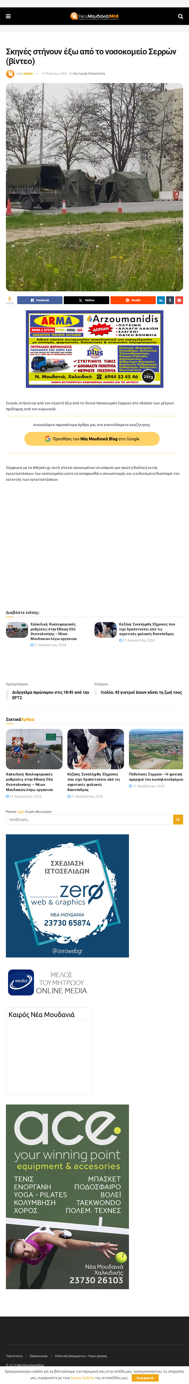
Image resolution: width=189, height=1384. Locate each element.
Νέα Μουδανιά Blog (30, 1365)
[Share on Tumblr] (170, 300)
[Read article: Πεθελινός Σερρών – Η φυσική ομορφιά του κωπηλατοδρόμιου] (157, 749)
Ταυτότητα (14, 1356)
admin (28, 73)
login (21, 812)
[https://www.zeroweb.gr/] (67, 896)
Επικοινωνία (38, 1356)
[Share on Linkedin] (161, 300)
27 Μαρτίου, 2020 (54, 73)
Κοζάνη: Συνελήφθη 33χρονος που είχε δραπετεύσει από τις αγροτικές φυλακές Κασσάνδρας (147, 629)
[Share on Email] (179, 300)
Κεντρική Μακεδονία (89, 73)
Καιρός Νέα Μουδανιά (42, 1014)
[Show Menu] (8, 16)
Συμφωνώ (145, 1378)
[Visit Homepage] (94, 16)
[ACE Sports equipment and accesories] (67, 1197)
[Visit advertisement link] (94, 349)
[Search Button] (180, 16)
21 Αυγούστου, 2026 (49, 645)
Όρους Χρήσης (82, 1378)
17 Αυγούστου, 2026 (148, 786)
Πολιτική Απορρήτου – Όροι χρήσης (81, 1356)
